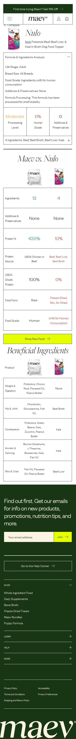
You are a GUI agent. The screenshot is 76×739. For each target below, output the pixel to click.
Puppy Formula (13, 623)
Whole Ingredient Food (18, 592)
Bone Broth (11, 604)
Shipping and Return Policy (16, 700)
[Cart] (68, 18)
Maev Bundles (13, 617)
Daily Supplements (16, 598)
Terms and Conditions (14, 694)
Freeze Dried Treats (16, 610)
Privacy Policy (10, 688)
